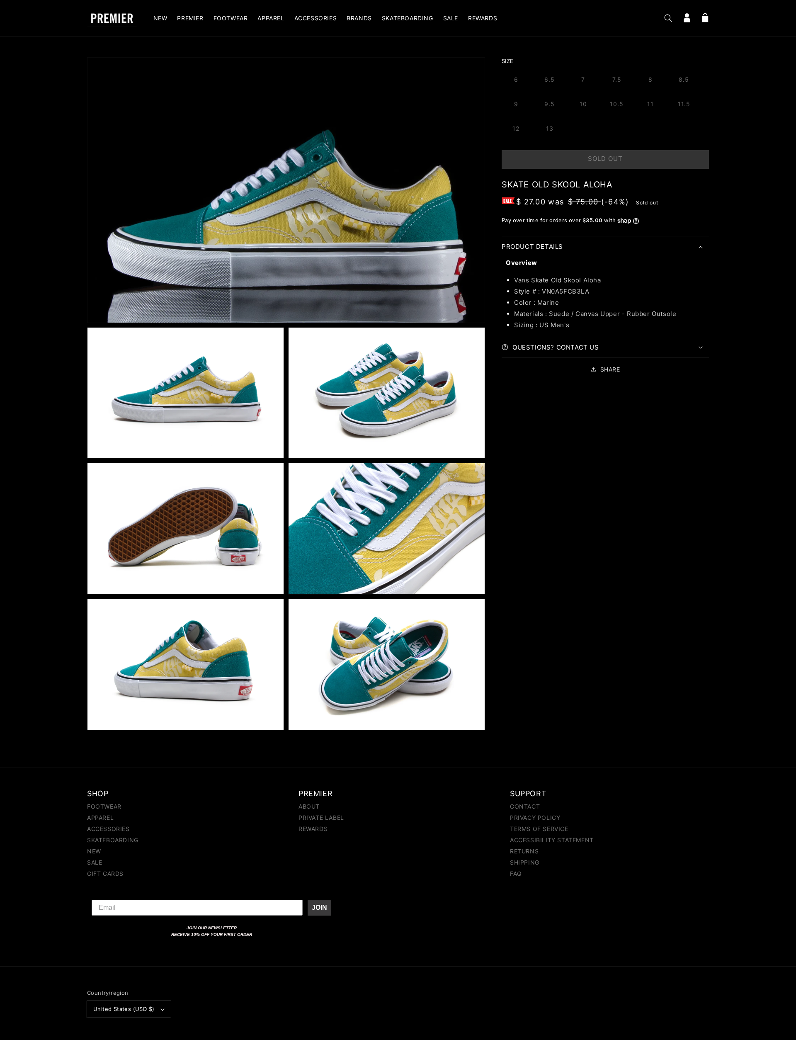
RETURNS (524, 851)
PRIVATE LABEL (321, 817)
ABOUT (309, 807)
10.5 (617, 103)
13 (549, 128)
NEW (94, 851)
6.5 (549, 79)
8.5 (684, 79)
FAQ (516, 873)
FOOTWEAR (104, 807)
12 (515, 128)
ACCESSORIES (108, 828)
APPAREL (100, 817)
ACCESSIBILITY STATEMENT (552, 839)
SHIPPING (524, 862)
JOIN (319, 907)
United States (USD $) (123, 1009)
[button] (668, 18)
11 (650, 103)
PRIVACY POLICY (535, 817)
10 (583, 103)
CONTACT (525, 807)
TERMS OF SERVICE (539, 828)
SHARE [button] (610, 369)
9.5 (549, 103)
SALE (94, 862)
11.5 (684, 103)
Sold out (605, 159)
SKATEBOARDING (112, 839)
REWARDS (313, 828)
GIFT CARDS (105, 873)
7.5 (616, 79)
